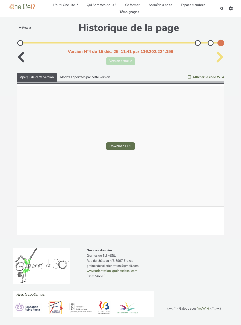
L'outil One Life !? (65, 5)
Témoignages (129, 12)
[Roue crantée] (231, 8)
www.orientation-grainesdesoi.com (112, 271)
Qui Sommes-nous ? (101, 5)
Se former (132, 5)
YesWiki (203, 308)
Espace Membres (193, 5)
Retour (26, 28)
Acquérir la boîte (160, 5)
